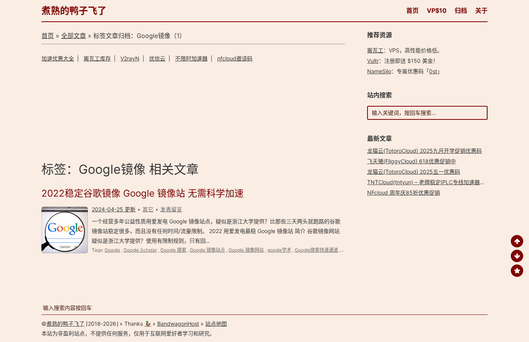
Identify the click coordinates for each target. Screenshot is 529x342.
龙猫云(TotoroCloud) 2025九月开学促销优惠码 (424, 150)
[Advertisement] (193, 111)
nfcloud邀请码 (234, 58)
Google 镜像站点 (207, 250)
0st (433, 71)
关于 (481, 10)
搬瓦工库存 (97, 58)
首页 (412, 10)
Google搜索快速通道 (316, 250)
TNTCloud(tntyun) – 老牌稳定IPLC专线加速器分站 (429, 182)
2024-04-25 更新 (114, 209)
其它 (148, 209)
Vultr (373, 60)
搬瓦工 (375, 50)
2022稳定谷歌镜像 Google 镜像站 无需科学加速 (142, 193)
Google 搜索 (173, 250)
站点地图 (216, 323)
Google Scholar (140, 250)
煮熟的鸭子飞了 (73, 10)
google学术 (279, 250)
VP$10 (437, 10)
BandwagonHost (178, 323)
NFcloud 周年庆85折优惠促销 (403, 192)
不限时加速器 (191, 58)
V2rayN (129, 58)
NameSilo (379, 71)
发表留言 (171, 209)
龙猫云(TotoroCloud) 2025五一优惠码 (413, 171)
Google (112, 250)
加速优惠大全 (57, 58)
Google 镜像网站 (246, 250)
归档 (461, 10)
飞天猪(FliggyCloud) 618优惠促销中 (411, 161)
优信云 (157, 58)
